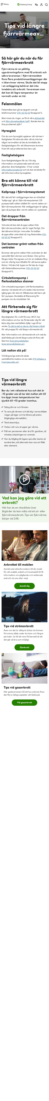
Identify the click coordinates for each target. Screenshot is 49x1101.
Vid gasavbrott (24, 702)
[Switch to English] (36, 4)
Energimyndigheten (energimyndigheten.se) (15, 342)
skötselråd (39, 118)
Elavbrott (24, 647)
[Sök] (46, 4)
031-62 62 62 (23, 112)
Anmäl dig (25, 585)
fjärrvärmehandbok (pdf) (18, 121)
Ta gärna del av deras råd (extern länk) (26, 326)
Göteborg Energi (24, 4)
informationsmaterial (12, 169)
